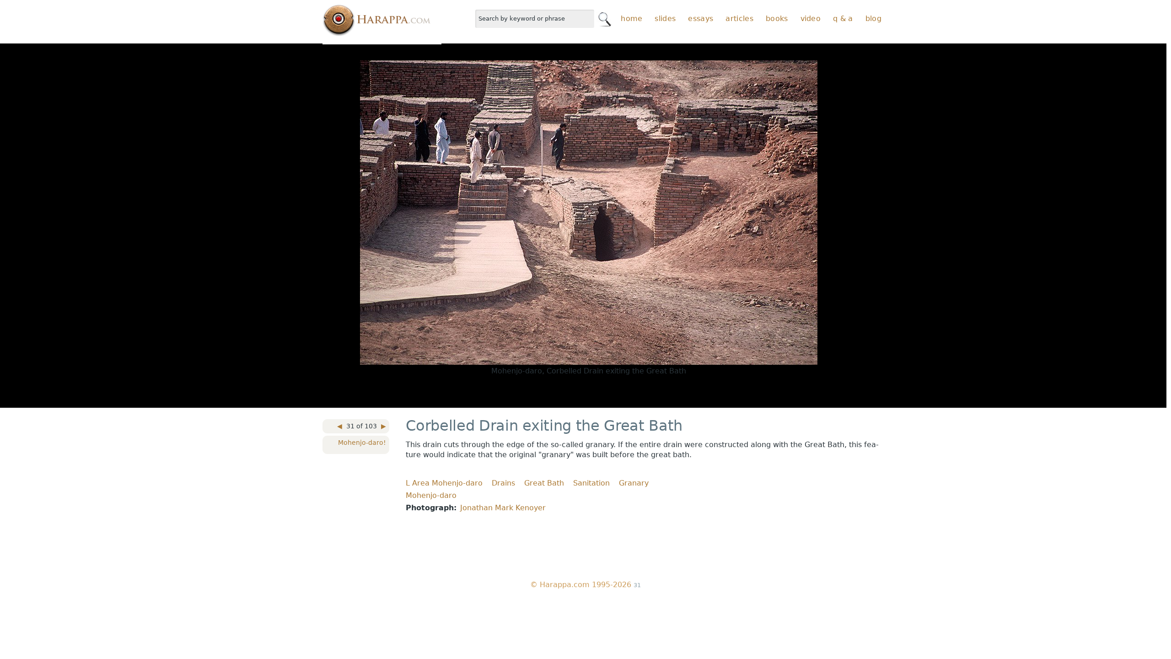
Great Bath (544, 483)
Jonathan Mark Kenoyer (503, 507)
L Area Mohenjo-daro (444, 483)
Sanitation (591, 483)
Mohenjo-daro (431, 495)
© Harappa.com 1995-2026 (580, 584)
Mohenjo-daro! (362, 442)
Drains (503, 483)
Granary (634, 483)
